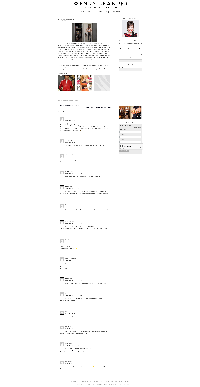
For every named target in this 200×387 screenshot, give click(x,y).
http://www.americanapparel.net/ (69, 350)
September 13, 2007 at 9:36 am (73, 173)
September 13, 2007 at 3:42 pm (73, 242)
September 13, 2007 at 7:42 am (73, 120)
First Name (121, 134)
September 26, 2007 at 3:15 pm (73, 363)
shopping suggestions (73, 100)
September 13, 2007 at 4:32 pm (73, 280)
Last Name (121, 139)
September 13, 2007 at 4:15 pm (73, 260)
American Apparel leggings (68, 59)
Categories (121, 67)
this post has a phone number (81, 57)
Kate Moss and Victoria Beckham (90, 49)
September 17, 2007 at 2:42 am (73, 313)
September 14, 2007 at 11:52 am (74, 295)
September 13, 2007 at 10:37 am (74, 207)
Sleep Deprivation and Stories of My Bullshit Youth (90, 43)
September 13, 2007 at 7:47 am (73, 142)
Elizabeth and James (91, 69)
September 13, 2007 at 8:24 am (73, 157)
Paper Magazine (81, 47)
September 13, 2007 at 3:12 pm (73, 223)
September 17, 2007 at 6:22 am (73, 328)
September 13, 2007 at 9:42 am (73, 188)
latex (68, 100)
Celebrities (65, 100)
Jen (90, 45)
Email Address (122, 130)
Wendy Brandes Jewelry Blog (100, 4)
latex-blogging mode (69, 45)
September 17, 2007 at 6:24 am (73, 345)
